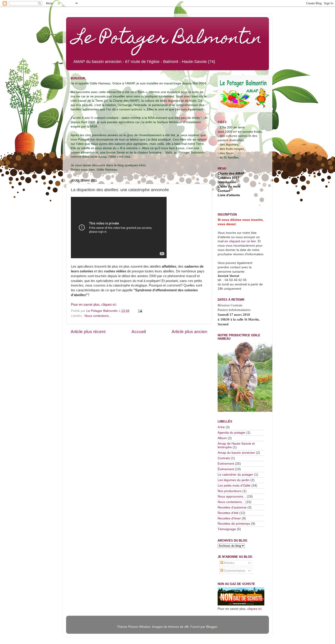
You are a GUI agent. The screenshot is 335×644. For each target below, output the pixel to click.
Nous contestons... (98, 316)
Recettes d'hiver (229, 518)
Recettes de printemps (234, 523)
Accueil (138, 331)
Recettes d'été (228, 513)
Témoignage (227, 529)
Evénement (226, 463)
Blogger (211, 626)
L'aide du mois (229, 186)
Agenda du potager (231, 432)
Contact (224, 191)
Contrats (224, 458)
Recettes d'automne (232, 507)
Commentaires (234, 570)
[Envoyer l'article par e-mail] (140, 311)
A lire (221, 427)
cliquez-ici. (254, 608)
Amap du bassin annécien (236, 452)
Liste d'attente (229, 195)
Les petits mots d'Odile (234, 485)
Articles (228, 563)
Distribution (227, 182)
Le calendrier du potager (235, 474)
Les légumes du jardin (234, 480)
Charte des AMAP (231, 173)
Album (222, 438)
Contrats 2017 (228, 178)
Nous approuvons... (232, 496)
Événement (226, 469)
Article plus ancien (189, 331)
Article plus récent (88, 331)
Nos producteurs (230, 491)
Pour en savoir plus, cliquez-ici (93, 304)
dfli (186, 626)
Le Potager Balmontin (167, 39)
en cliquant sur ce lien (240, 241)
